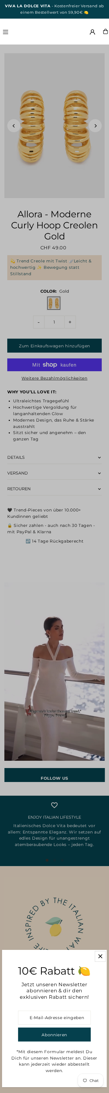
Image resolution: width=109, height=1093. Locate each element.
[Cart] (105, 31)
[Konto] (92, 32)
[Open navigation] (18, 31)
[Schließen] (100, 956)
